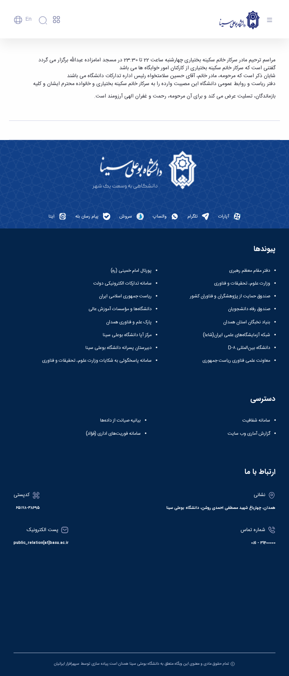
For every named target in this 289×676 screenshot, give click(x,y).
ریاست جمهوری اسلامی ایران (125, 296)
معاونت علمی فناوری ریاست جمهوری (236, 360)
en (28, 19)
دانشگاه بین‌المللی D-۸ (249, 348)
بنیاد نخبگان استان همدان (246, 322)
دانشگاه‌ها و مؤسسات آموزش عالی (120, 309)
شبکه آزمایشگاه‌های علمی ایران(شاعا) (236, 335)
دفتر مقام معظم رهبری (249, 270)
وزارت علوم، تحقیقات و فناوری (242, 283)
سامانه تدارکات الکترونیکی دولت (122, 283)
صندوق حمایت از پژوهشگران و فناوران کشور (230, 296)
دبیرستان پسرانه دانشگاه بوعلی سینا (118, 348)
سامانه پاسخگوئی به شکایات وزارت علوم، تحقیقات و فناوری (97, 360)
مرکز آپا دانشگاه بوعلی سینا (127, 335)
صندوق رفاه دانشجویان (249, 309)
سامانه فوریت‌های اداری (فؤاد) (113, 433)
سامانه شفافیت (256, 420)
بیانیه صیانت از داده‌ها (120, 420)
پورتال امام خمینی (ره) (131, 270)
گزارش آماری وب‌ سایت (249, 433)
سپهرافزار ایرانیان (66, 664)
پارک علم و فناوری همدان (129, 322)
